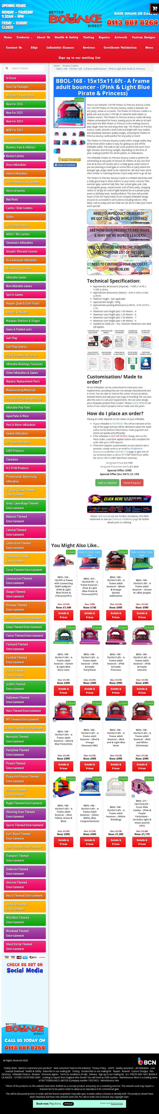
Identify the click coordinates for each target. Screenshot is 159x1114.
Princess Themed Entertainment (16, 792)
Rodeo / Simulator (17, 312)
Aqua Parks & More (17, 416)
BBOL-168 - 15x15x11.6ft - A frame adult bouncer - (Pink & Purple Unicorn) (142, 662)
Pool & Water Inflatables (21, 425)
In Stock (11, 78)
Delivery (93, 1074)
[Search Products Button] (7, 68)
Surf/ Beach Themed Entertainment (18, 836)
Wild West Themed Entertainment (17, 919)
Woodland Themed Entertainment (17, 933)
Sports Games (14, 295)
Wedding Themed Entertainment (16, 906)
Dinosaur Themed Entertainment (16, 607)
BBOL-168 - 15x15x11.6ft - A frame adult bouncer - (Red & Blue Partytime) (63, 737)
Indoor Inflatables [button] (16, 173)
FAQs (34, 47)
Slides (10, 217)
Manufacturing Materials (21, 390)
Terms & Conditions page (125, 519)
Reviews (89, 47)
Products (24, 37)
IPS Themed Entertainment (22, 719)
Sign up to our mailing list (79, 58)
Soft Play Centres (16, 347)
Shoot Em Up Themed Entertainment (19, 946)
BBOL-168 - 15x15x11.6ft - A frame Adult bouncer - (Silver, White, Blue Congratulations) (89, 813)
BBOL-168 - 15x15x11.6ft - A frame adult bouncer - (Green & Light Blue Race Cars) (63, 662)
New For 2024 (14, 121)
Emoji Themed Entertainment (24, 627)
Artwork (121, 37)
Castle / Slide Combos (19, 208)
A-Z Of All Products (17, 468)
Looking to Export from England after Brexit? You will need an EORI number (80, 1077)
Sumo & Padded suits (19, 329)
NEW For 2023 (14, 130)
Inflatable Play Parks (18, 407)
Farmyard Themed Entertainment (17, 646)
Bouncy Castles (15, 156)
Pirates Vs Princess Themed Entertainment (22, 778)
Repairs (104, 37)
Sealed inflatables (17, 433)
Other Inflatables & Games (22, 373)
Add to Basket (107, 483)
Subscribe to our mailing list (56, 1071)
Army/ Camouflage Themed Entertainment (22, 505)
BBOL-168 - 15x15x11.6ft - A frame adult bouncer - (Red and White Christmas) (142, 737)
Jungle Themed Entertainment (24, 728)
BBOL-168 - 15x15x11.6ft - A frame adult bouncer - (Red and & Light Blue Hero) (116, 737)
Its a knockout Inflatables (21, 260)
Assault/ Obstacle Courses (22, 251)
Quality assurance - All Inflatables (132, 1068)
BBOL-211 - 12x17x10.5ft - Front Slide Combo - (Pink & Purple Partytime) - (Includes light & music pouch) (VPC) (142, 813)
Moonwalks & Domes (18, 269)
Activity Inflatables (17, 225)
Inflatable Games (16, 277)
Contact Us (14, 47)
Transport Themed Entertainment (17, 858)
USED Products (15, 451)
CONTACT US (121, 451)
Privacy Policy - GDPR (103, 1068)
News (149, 47)
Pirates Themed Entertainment (15, 765)
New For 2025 (14, 113)
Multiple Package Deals (20, 95)
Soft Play (11, 338)
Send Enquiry (132, 483)
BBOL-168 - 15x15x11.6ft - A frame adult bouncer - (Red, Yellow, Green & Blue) (63, 813)
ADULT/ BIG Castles (18, 234)
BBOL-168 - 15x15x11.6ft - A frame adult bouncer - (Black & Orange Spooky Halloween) (116, 586)
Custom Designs (143, 37)
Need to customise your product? (35, 1068)
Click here (102, 516)
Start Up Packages (17, 87)
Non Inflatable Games (19, 286)
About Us (43, 37)
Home (8, 37)
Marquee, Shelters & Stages (23, 321)
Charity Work (10, 1068)
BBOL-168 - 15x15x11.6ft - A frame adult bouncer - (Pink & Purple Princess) (116, 662)
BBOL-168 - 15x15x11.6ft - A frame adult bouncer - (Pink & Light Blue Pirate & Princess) (101, 68)
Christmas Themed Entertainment (17, 558)
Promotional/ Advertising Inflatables (21, 479)
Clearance (12, 459)
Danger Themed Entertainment (15, 594)
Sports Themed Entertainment (24, 825)
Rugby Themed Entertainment (24, 803)
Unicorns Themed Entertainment (16, 884)
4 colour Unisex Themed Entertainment (20, 492)
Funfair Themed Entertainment (15, 673)
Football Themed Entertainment (16, 659)
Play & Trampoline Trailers (21, 355)
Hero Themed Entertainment (23, 711)
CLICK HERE (138, 402)
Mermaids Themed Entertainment (17, 739)
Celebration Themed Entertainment (18, 545)
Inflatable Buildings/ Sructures (24, 364)
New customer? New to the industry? (72, 1068)
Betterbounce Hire (109, 1080)
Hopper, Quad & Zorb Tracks (22, 303)
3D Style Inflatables (18, 442)
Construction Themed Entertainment (19, 580)
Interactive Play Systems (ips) (24, 399)
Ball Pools (12, 199)
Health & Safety (66, 37)
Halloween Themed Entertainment (17, 699)
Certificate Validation (120, 47)
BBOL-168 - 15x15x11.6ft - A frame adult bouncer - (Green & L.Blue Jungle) (142, 586)
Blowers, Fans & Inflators (21, 147)
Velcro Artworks (15, 191)
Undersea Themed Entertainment (17, 871)
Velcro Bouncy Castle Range (22, 182)
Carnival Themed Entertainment (16, 532)
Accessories (13, 139)
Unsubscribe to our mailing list (96, 1071)
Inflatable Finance (60, 47)
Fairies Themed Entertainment (24, 635)
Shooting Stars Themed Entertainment (20, 814)
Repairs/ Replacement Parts (23, 381)
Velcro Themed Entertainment (24, 896)
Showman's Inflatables (19, 243)
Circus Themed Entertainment (24, 570)
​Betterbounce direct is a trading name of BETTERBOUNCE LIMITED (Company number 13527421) (98, 1079)
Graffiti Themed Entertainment (15, 686)
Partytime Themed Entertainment (17, 752)
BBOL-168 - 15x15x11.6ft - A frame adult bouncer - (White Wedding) (115, 813)
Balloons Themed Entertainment (16, 518)
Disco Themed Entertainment (24, 618)
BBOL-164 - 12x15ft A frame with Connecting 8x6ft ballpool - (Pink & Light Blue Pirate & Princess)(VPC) (63, 586)
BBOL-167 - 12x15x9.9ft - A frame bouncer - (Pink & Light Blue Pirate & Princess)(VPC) (90, 586)
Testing (88, 37)
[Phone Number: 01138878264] (132, 23)
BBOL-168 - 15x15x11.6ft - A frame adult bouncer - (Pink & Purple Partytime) (90, 662)
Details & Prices (63, 615)
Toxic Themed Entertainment (24, 847)
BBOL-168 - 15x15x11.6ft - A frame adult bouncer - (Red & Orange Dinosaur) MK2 (89, 737)
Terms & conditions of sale (73, 1074)
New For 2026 (14, 104)
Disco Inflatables (16, 165)
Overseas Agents (50, 1074)
